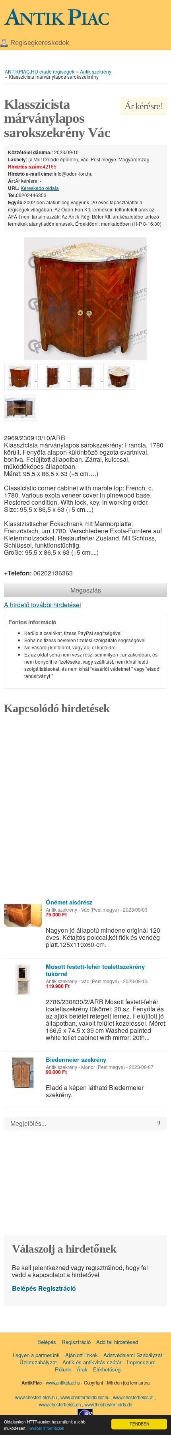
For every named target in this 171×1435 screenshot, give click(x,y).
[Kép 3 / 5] (86, 378)
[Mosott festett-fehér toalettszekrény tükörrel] (23, 980)
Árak (82, 1369)
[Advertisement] (85, 809)
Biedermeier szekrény (76, 1059)
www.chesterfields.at (134, 1397)
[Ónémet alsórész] (23, 915)
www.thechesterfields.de (108, 1404)
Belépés (24, 1288)
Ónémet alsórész (69, 902)
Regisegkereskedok (39, 42)
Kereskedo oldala (40, 187)
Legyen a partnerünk (36, 1355)
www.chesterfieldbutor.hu (85, 1397)
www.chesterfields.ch (60, 1404)
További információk (46, 1428)
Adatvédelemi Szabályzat (132, 1355)
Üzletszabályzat (38, 1362)
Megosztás (85, 590)
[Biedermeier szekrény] (23, 1073)
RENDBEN (139, 1424)
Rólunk (63, 1369)
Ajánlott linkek (81, 1355)
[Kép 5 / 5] (19, 409)
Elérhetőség (106, 1369)
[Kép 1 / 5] (85, 297)
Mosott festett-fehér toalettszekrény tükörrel (95, 970)
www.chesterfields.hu (36, 1397)
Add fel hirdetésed (117, 1342)
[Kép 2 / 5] (53, 378)
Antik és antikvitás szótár (91, 1362)
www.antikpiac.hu (63, 1382)
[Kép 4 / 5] (118, 378)
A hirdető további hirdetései (42, 604)
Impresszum (141, 1362)
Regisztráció (57, 1288)
